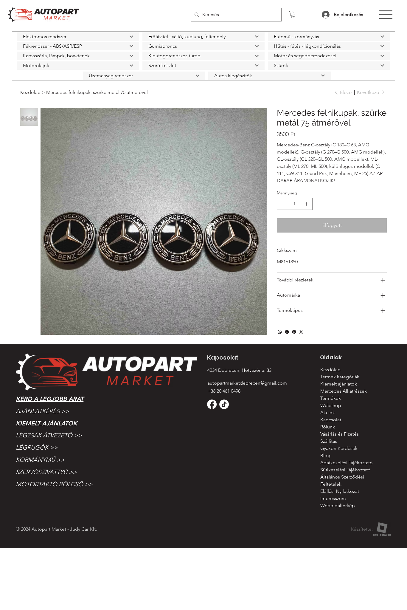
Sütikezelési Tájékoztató (345, 470)
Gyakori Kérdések (339, 448)
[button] (292, 14)
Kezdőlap (330, 369)
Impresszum (333, 498)
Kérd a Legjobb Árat (49, 398)
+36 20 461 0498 (223, 391)
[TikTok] (224, 404)
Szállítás (328, 441)
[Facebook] (287, 332)
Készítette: (362, 529)
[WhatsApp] (280, 332)
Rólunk (327, 427)
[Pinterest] (294, 332)
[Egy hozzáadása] (307, 204)
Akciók (327, 412)
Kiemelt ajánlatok (46, 423)
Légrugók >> (37, 447)
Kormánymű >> (40, 459)
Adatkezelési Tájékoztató (346, 462)
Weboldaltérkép (337, 505)
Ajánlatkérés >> (42, 411)
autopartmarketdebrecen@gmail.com (247, 383)
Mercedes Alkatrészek (343, 391)
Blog (325, 455)
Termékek (330, 398)
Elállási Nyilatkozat (339, 491)
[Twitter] (301, 332)
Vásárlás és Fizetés (339, 434)
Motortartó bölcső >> (54, 484)
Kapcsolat (330, 419)
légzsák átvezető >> (49, 435)
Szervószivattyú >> (46, 472)
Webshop (330, 405)
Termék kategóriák (339, 377)
